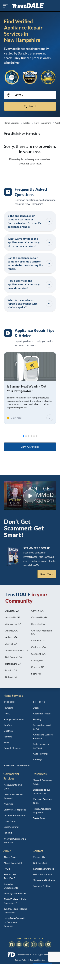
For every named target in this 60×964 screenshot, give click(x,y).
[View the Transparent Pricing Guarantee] (48, 77)
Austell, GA (11, 643)
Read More (46, 573)
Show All (36, 673)
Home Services (12, 122)
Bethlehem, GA (13, 663)
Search (32, 105)
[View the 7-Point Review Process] (12, 77)
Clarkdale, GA (38, 640)
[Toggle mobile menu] (5, 5)
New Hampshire (43, 122)
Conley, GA (37, 660)
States (27, 122)
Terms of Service (37, 960)
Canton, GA (37, 610)
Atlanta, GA (11, 630)
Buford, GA (11, 677)
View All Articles (30, 446)
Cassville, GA (38, 624)
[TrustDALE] (28, 5)
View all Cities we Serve (17, 765)
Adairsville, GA (12, 617)
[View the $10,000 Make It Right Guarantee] (30, 77)
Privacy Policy (21, 960)
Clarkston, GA (38, 647)
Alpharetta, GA (13, 624)
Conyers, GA (37, 667)
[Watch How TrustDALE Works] (30, 495)
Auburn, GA (11, 637)
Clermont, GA (38, 653)
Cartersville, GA (39, 617)
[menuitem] (15, 708)
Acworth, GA (12, 610)
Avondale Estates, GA (16, 650)
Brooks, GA (11, 670)
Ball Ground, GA (13, 657)
